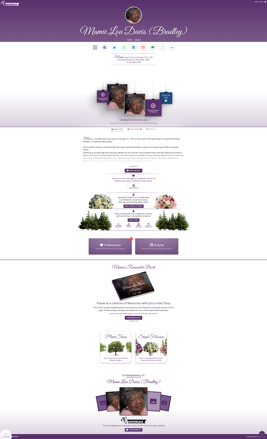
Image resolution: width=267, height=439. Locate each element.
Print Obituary (135, 170)
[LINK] (172, 47)
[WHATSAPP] (124, 47)
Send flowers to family (133, 206)
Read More (133, 166)
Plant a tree (133, 220)
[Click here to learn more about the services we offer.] (133, 420)
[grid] (133, 99)
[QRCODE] (95, 47)
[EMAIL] (143, 47)
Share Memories (134, 430)
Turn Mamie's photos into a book (133, 120)
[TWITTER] (114, 47)
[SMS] (153, 47)
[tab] (117, 129)
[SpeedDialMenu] (262, 434)
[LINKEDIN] (133, 47)
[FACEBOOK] (105, 47)
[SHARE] (162, 47)
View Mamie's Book (133, 318)
